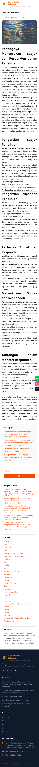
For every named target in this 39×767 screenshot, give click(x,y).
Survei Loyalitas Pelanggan (12, 696)
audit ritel (7, 547)
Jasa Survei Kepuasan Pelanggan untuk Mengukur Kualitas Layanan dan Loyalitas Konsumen (17, 684)
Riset (5, 598)
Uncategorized (9, 621)
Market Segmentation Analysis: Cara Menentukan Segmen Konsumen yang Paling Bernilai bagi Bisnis (17, 501)
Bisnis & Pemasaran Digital (13, 553)
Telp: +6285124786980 (13, 755)
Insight (22, 17)
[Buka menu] (34, 4)
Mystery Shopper (10, 583)
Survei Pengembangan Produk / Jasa (15, 700)
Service (6, 609)
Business (7, 559)
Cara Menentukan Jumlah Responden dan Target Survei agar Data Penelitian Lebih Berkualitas (19, 434)
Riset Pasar (8, 601)
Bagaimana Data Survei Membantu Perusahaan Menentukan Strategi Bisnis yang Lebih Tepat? (18, 443)
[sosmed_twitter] (7, 670)
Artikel (6, 544)
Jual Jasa (7, 574)
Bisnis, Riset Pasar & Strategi (14, 556)
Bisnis (6, 550)
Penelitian (7, 589)
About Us (5, 717)
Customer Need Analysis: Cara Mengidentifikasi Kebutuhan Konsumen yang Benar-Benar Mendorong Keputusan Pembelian (19, 526)
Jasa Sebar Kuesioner (11, 571)
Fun (5, 562)
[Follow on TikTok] (37, 389)
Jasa (5, 568)
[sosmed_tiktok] (11, 670)
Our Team (5, 721)
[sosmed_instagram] (3, 670)
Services (7, 612)
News (6, 586)
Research (7, 595)
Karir (4, 728)
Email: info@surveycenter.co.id (16, 751)
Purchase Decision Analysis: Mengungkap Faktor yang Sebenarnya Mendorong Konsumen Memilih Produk (19, 517)
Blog (3, 724)
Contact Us (6, 732)
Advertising (8, 541)
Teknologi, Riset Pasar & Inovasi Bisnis (17, 618)
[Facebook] (15, 670)
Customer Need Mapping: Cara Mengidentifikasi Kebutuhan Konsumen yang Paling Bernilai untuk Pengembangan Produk (19, 492)
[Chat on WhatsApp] (37, 378)
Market (6, 580)
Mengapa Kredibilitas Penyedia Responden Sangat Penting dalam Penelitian (18, 457)
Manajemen (8, 577)
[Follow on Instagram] (37, 383)
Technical (7, 615)
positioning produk (10, 592)
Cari (19, 476)
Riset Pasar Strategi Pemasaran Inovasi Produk (18, 605)
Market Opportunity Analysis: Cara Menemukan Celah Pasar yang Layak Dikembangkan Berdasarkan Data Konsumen (17, 509)
